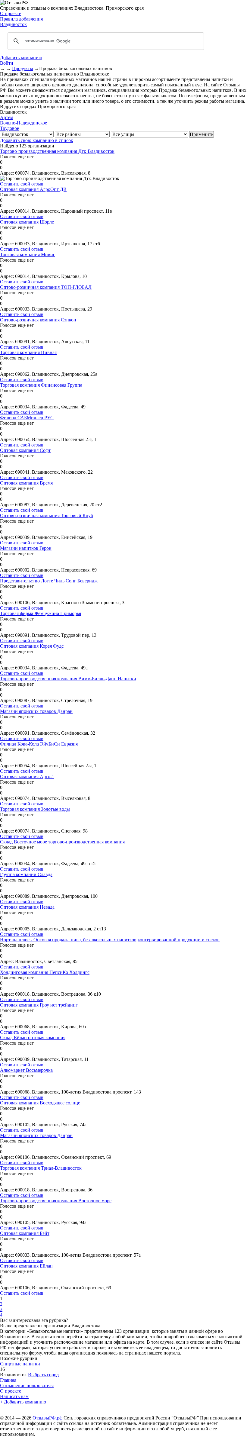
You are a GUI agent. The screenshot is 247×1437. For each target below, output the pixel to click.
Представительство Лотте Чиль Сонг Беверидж (49, 580)
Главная (8, 1380)
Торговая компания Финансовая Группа (41, 385)
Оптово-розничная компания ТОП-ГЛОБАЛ (46, 287)
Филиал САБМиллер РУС (27, 417)
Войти (6, 63)
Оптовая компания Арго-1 (27, 776)
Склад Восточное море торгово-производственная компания (62, 841)
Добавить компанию (21, 57)
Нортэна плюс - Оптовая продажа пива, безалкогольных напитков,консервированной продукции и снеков (110, 939)
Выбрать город (43, 1374)
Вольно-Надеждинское (23, 122)
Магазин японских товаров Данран (36, 711)
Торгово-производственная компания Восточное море (55, 1200)
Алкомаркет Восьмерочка (26, 1070)
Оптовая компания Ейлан (26, 1265)
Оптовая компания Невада (27, 907)
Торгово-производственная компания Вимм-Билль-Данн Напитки (68, 678)
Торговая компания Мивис (27, 254)
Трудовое (9, 128)
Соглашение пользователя (27, 1385)
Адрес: (7, 173)
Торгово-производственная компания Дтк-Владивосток (57, 151)
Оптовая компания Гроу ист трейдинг (39, 1004)
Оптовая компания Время (26, 482)
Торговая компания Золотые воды (35, 809)
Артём (6, 117)
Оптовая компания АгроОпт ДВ (33, 189)
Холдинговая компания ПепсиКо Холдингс (44, 972)
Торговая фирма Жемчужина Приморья (40, 613)
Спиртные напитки (20, 1363)
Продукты (22, 68)
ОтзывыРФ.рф (47, 1417)
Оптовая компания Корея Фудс (32, 646)
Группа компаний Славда (26, 874)
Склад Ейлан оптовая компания (32, 1037)
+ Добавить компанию (23, 1401)
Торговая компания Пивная (28, 352)
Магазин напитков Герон (26, 548)
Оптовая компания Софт (25, 450)
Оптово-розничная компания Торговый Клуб (46, 515)
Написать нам (14, 1396)
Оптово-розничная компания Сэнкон (38, 319)
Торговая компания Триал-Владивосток (41, 1168)
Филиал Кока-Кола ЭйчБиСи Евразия (39, 743)
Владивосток (13, 24)
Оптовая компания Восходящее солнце (40, 1102)
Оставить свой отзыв (21, 183)
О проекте (10, 13)
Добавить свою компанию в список (36, 140)
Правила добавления (21, 18)
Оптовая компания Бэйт (24, 1233)
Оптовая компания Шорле (27, 221)
